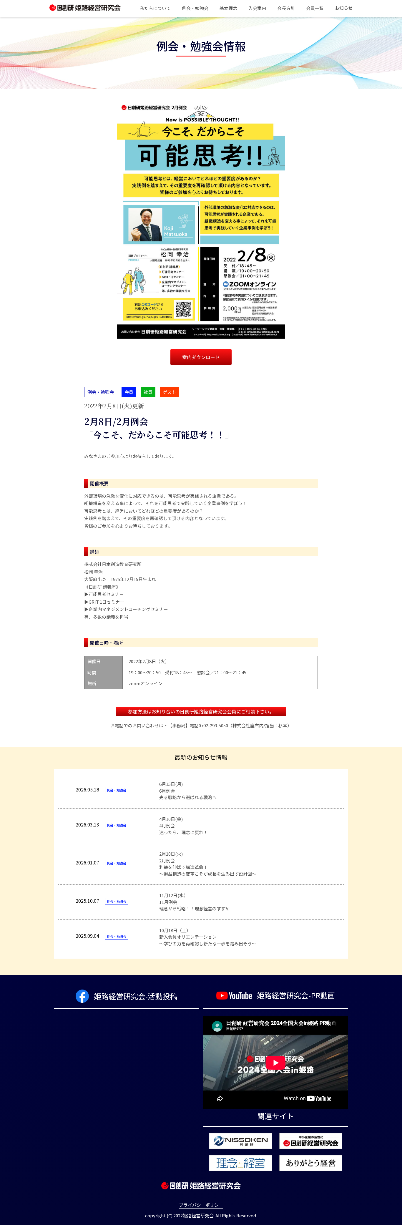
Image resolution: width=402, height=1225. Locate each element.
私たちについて (155, 8)
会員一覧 (315, 8)
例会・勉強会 (195, 8)
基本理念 (228, 8)
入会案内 (257, 8)
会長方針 (286, 8)
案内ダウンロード (201, 357)
